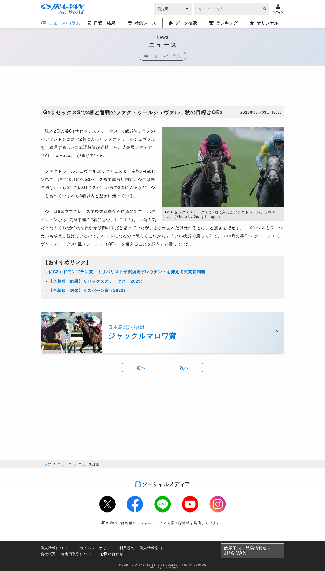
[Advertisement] (162, 87)
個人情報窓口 (151, 547)
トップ (46, 464)
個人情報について (56, 547)
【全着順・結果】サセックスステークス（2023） (96, 281)
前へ (141, 367)
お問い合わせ (111, 553)
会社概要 (48, 553)
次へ (184, 367)
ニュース (65, 464)
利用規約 (127, 547)
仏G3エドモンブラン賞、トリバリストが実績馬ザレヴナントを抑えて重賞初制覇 (126, 271)
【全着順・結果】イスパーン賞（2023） (88, 290)
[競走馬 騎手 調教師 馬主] (173, 8)
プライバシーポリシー (95, 547)
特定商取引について (78, 553)
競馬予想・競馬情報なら (247, 550)
